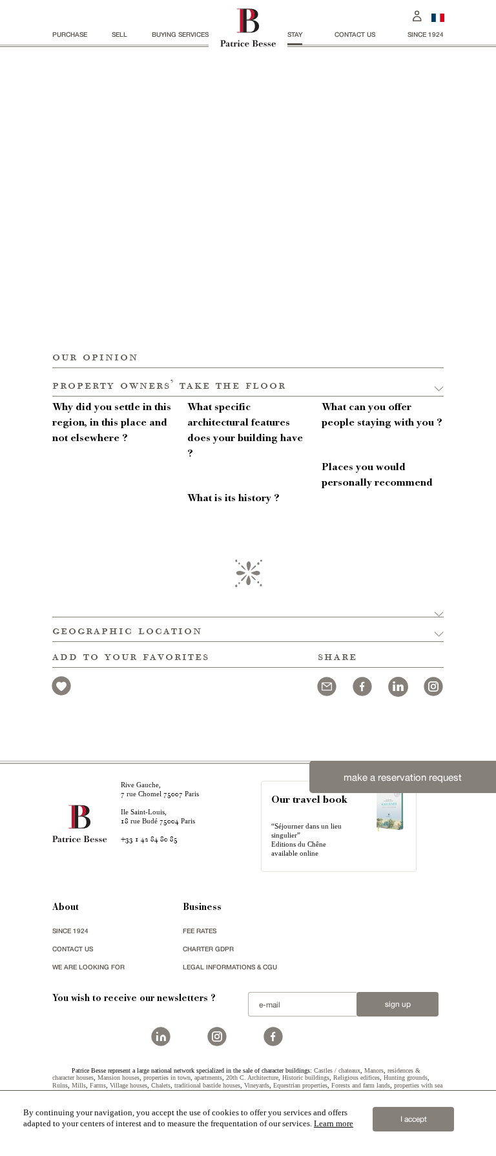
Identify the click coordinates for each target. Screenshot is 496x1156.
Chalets (160, 1085)
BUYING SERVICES (180, 34)
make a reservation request (403, 777)
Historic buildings (305, 1077)
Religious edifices (356, 1077)
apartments (208, 1077)
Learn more (333, 1123)
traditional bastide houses (207, 1085)
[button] (248, 382)
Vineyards (256, 1085)
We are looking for (88, 967)
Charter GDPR (208, 949)
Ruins (60, 1085)
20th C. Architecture (252, 1077)
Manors (374, 1070)
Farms (98, 1085)
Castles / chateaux (337, 1070)
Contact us (355, 34)
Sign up (398, 1004)
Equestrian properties (300, 1085)
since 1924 (426, 34)
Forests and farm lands (360, 1085)
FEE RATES (199, 930)
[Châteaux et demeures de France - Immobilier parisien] (437, 16)
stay (294, 34)
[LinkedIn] (398, 685)
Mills (79, 1085)
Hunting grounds (406, 1077)
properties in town (167, 1077)
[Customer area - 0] (417, 14)
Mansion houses (119, 1077)
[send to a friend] (326, 685)
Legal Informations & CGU (230, 967)
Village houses (128, 1085)
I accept (413, 1119)
